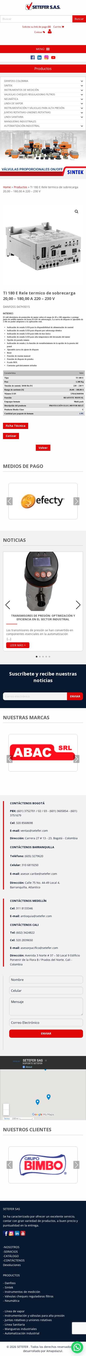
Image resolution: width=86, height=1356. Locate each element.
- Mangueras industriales (20, 1329)
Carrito (57, 26)
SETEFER (23, 1347)
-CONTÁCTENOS (14, 1260)
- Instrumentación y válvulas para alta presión (34, 1315)
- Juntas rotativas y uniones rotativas (27, 1320)
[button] (40, 49)
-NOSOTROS (11, 1247)
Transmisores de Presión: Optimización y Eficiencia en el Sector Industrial (43, 617)
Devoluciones (12, 1265)
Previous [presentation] (10, 501)
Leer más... (17, 645)
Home (7, 187)
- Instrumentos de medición (21, 1292)
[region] (43, 153)
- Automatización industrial (21, 1333)
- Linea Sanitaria (14, 1324)
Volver (43, 448)
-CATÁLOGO (11, 1256)
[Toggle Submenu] (82, 81)
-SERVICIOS (10, 1251)
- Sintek (8, 1287)
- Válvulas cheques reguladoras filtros (28, 1296)
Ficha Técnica (15, 426)
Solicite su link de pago (35, 26)
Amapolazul (54, 1351)
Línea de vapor (15, 1311)
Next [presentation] (76, 501)
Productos (43, 68)
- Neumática (11, 1301)
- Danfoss (9, 1283)
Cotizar (38, 32)
